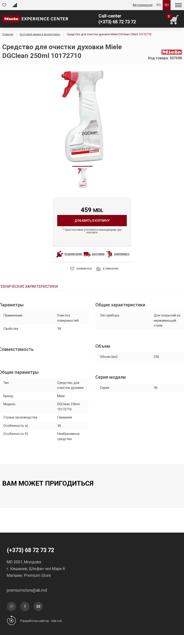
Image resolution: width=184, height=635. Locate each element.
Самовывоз (121, 254)
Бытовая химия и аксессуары (40, 34)
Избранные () (5, 5)
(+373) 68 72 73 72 (117, 21)
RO (159, 5)
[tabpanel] (82, 117)
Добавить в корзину (92, 220)
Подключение (73, 254)
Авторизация (143, 5)
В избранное (84, 269)
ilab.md (56, 621)
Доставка (98, 254)
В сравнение (110, 269)
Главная (7, 34)
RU (167, 5)
